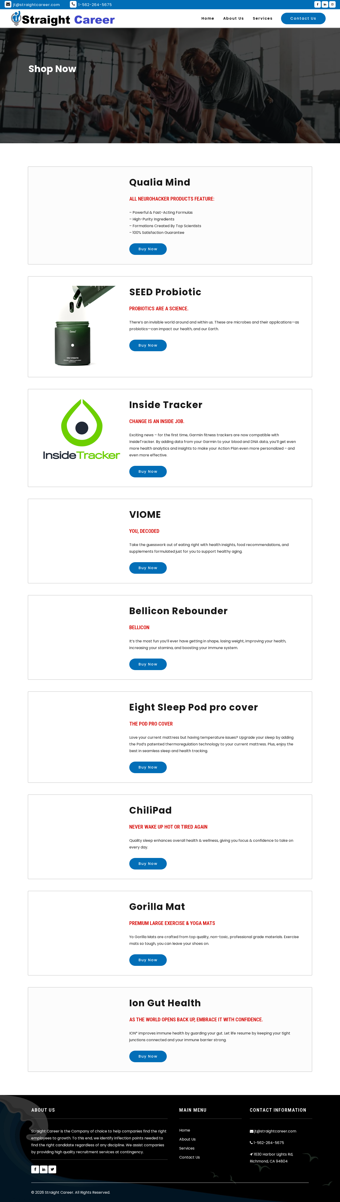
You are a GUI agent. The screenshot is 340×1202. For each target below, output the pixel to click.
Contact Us (303, 18)
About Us (187, 1139)
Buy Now (148, 249)
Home (184, 1130)
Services (187, 1148)
